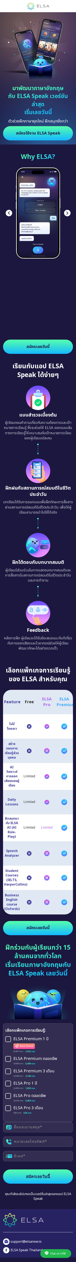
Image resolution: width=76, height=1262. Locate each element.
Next (67, 213)
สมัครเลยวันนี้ (38, 347)
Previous (9, 213)
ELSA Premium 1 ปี (30, 1039)
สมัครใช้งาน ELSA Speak (38, 133)
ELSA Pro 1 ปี (25, 1083)
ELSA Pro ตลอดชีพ (29, 1096)
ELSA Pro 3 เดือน (28, 1108)
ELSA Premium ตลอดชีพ (35, 1059)
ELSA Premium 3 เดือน (34, 1071)
